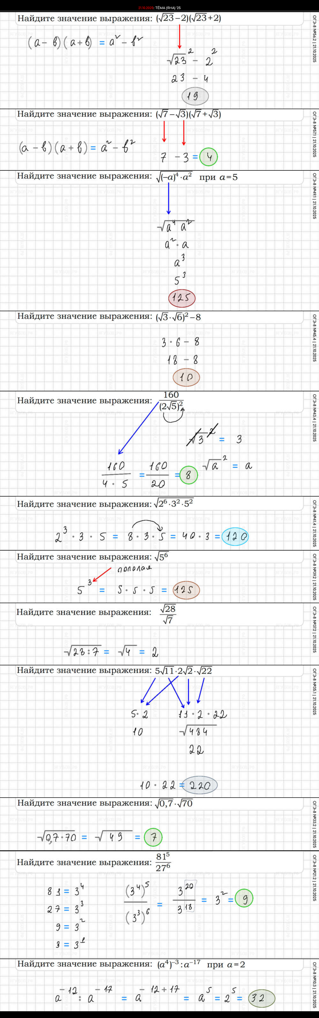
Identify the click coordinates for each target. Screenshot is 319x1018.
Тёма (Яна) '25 (168, 8)
